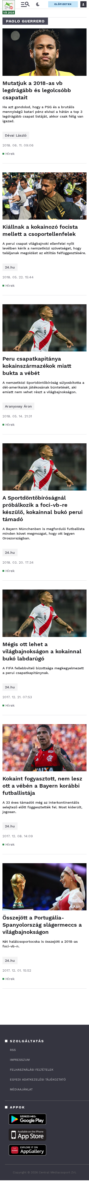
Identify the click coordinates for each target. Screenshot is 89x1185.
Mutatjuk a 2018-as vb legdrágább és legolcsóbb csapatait (36, 90)
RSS (13, 1050)
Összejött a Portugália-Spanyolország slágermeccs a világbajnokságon (42, 925)
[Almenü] (25, 4)
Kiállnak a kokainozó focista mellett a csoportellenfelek (40, 230)
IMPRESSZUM (20, 1060)
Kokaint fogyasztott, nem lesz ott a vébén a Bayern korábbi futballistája (42, 786)
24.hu (10, 267)
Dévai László (16, 135)
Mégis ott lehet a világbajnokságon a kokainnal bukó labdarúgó (41, 651)
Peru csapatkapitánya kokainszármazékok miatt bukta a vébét (36, 366)
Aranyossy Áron (18, 406)
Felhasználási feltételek (31, 1069)
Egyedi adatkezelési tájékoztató (38, 1079)
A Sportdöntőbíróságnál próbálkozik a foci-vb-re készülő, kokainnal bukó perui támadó (42, 508)
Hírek (10, 154)
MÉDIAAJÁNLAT (21, 1089)
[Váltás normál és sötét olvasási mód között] (38, 4)
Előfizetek (63, 4)
